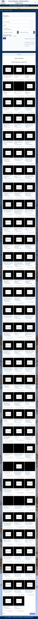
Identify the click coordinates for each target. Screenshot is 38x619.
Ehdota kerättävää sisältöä (28, 617)
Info (35, 2)
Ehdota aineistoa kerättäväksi (30, 44)
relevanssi (5, 36)
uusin (11, 36)
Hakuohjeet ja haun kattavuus (30, 42)
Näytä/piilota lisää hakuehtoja (30, 38)
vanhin (15, 36)
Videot (24, 5)
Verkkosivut (20, 5)
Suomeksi (1, 10)
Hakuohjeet (10, 617)
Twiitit (27, 5)
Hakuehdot (19, 54)
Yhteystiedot (20, 617)
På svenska (6, 10)
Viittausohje (27, 45)
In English (10, 10)
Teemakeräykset (14, 5)
